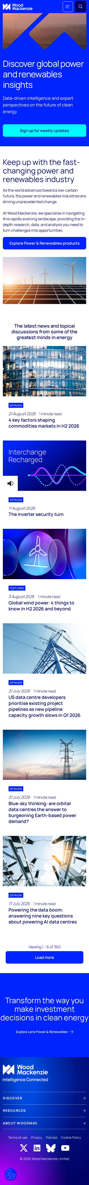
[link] (44, 1073)
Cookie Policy (71, 1137)
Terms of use (17, 1137)
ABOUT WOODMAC (20, 1123)
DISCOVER (12, 1098)
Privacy (36, 1137)
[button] (68, 6)
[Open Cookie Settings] (11, 1174)
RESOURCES (14, 1110)
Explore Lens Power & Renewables (42, 1031)
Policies (51, 1137)
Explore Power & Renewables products (44, 243)
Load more (44, 957)
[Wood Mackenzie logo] (18, 7)
